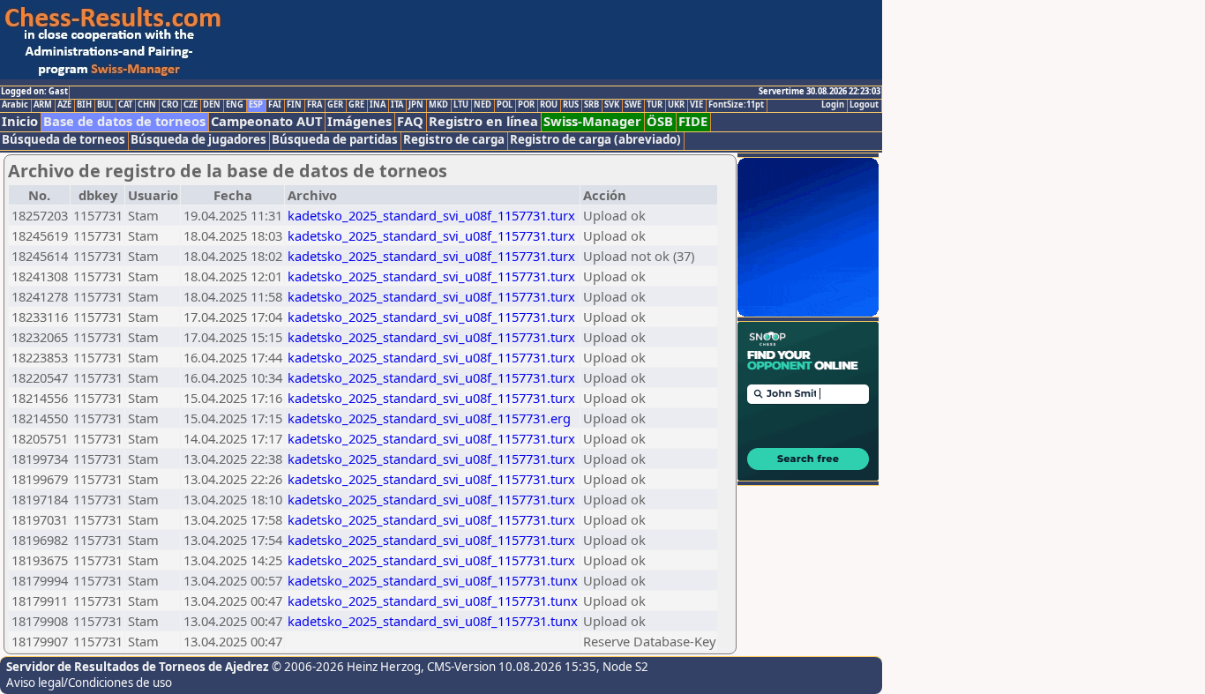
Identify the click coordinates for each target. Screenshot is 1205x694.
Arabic (15, 105)
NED (482, 105)
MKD (438, 105)
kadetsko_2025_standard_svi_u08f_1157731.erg (429, 418)
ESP (256, 105)
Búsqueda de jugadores (198, 139)
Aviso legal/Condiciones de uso (89, 682)
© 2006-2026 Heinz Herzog (346, 667)
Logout (864, 105)
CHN (147, 105)
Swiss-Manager (592, 121)
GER (335, 105)
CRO (169, 105)
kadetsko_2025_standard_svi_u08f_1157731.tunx (433, 580)
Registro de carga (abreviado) (595, 139)
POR (526, 105)
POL (505, 105)
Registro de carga (454, 139)
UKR (676, 105)
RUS (571, 105)
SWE (633, 105)
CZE (190, 105)
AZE (64, 105)
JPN (415, 105)
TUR (654, 105)
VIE (696, 105)
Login (832, 105)
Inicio (20, 121)
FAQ (410, 121)
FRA (314, 105)
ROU (549, 105)
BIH (84, 105)
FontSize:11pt (736, 105)
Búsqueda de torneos (63, 139)
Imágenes (359, 121)
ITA (397, 105)
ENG (234, 105)
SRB (591, 105)
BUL (105, 105)
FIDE (692, 121)
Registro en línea (483, 121)
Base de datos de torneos (124, 121)
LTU (460, 105)
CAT (125, 105)
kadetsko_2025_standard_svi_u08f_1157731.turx (431, 215)
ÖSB (660, 121)
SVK (611, 105)
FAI (274, 105)
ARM (43, 105)
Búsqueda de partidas (335, 139)
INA (377, 105)
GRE (356, 105)
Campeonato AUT (266, 121)
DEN (212, 105)
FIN (294, 105)
